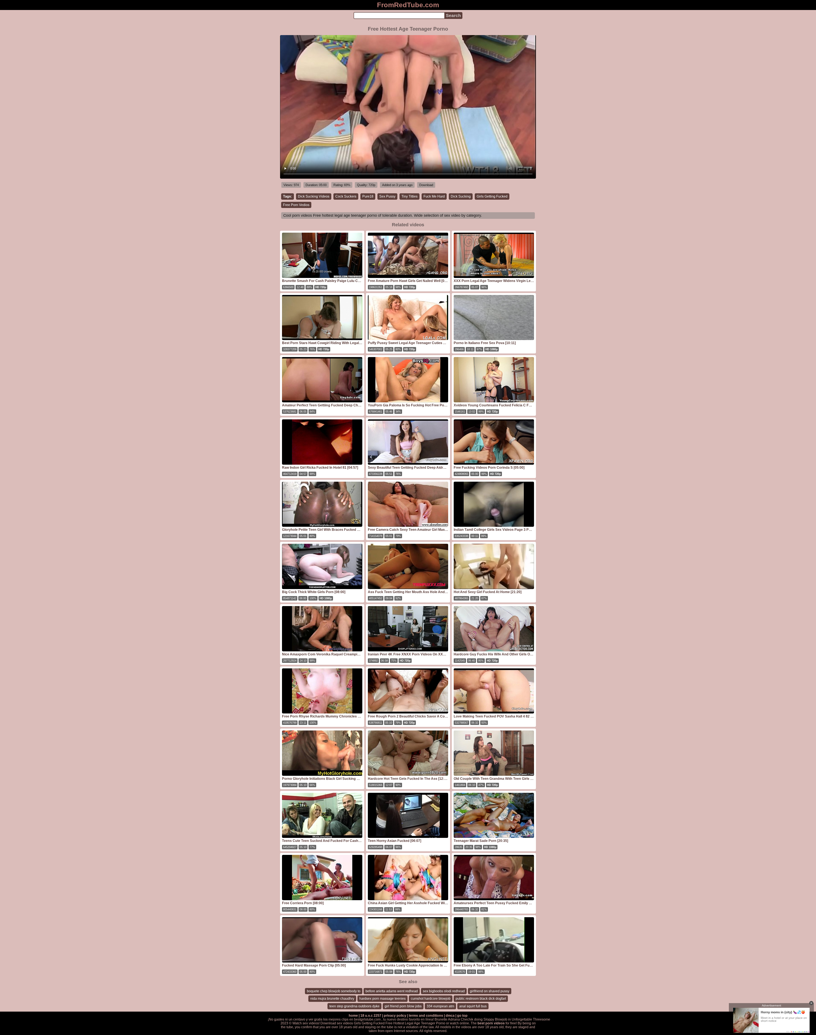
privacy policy (395, 1015)
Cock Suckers (345, 196)
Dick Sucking (461, 196)
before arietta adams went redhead (392, 991)
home (353, 1015)
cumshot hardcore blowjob (430, 998)
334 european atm (440, 1006)
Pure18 (367, 196)
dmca (450, 1015)
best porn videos (491, 1023)
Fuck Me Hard (434, 196)
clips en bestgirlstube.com (361, 1019)
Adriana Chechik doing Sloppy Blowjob (477, 1019)
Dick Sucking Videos (313, 196)
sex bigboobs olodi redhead (444, 991)
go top (462, 1015)
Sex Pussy (387, 196)
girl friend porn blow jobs (403, 1006)
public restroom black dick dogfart (481, 998)
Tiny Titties (409, 196)
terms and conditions (426, 1015)
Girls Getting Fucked (492, 196)
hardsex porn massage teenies (382, 998)
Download (426, 185)
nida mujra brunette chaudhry (332, 998)
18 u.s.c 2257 (370, 1015)
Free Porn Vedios (296, 205)
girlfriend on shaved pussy (489, 991)
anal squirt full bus (473, 1006)
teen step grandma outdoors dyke (354, 1006)
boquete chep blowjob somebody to (333, 991)
